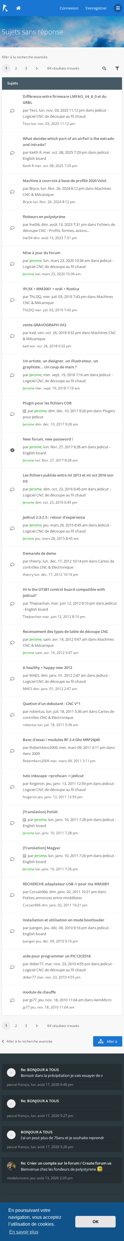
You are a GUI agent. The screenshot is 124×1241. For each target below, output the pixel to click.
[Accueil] (5, 8)
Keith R (35, 152)
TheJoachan (39, 603)
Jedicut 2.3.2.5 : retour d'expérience (54, 517)
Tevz (33, 110)
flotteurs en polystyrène (44, 216)
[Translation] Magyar (42, 847)
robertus (36, 711)
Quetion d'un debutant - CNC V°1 (51, 703)
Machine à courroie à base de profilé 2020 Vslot (64, 180)
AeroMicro (103, 999)
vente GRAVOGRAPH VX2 (44, 324)
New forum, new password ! (48, 439)
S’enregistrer (96, 8)
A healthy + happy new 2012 (47, 667)
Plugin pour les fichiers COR (47, 403)
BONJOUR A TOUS (36, 1132)
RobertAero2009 (43, 747)
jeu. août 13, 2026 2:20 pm (51, 1178)
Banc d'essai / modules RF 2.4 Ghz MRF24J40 (61, 739)
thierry (35, 561)
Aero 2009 (31, 753)
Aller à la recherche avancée (25, 57)
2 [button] (16, 68)
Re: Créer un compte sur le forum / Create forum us (66, 1163)
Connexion (69, 8)
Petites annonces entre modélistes (52, 897)
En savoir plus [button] (23, 1231)
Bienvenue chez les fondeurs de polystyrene (59, 1169)
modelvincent (18, 1178)
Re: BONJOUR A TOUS (40, 1069)
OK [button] (96, 1221)
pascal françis (18, 1084)
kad (32, 332)
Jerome (35, 260)
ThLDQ (35, 296)
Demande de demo (39, 553)
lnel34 (34, 224)
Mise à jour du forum (41, 252)
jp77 (33, 999)
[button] (37, 68)
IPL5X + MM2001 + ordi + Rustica (51, 288)
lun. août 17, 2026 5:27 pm (52, 1115)
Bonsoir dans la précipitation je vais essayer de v (62, 1075)
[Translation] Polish (40, 811)
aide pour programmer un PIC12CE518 (57, 956)
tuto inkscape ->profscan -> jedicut (53, 775)
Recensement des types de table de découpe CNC (65, 631)
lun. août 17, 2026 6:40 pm (52, 1084)
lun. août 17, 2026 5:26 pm (52, 1146)
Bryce (34, 188)
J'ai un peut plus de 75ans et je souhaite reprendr (62, 1137)
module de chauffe (39, 992)
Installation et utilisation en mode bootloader (63, 920)
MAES (34, 675)
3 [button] (26, 68)
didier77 (36, 963)
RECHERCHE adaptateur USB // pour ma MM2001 (66, 883)
